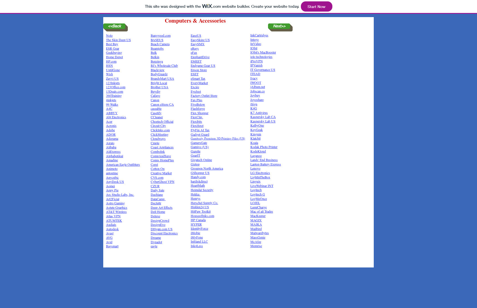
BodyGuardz (159, 74)
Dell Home (158, 211)
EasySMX (198, 44)
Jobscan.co (257, 91)
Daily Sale (157, 190)
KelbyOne (257, 125)
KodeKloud (258, 151)
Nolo (109, 35)
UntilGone (113, 70)
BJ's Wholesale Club (164, 65)
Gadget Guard (200, 134)
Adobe (110, 130)
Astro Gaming (115, 203)
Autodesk (112, 229)
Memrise (256, 245)
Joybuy (255, 95)
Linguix (255, 181)
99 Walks (112, 104)
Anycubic (112, 177)
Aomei (110, 186)
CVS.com (157, 177)
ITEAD (255, 73)
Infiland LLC (199, 241)
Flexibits (196, 121)
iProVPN (256, 61)
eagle (154, 246)
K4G (253, 108)
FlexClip (197, 117)
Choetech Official (162, 121)
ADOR (111, 134)
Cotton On (158, 168)
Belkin (155, 57)
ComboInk (158, 151)
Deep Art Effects (162, 207)
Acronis (111, 125)
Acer (109, 121)
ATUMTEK (114, 220)
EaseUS (196, 35)
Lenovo (255, 168)
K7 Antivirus (259, 112)
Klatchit (255, 138)
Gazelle (195, 151)
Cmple (155, 143)
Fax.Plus (196, 100)
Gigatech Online (201, 159)
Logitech (256, 190)
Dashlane (157, 194)
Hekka (195, 194)
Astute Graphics (116, 207)
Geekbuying (114, 52)
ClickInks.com (160, 130)
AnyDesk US (115, 181)
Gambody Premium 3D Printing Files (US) (218, 138)
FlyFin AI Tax (200, 130)
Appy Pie (112, 190)
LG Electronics (260, 172)
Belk (154, 52)
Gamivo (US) (200, 146)
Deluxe (155, 216)
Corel (154, 164)
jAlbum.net (257, 86)
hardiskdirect (199, 181)
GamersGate (199, 142)
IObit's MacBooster (263, 52)
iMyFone (197, 237)
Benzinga (157, 61)
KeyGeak (256, 129)
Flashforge (198, 108)
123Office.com (115, 87)
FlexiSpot (197, 125)
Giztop (195, 164)
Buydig (155, 91)
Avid (109, 242)
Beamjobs (157, 48)
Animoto (112, 168)
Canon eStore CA (162, 104)
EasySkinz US (200, 40)
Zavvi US (112, 78)
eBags (195, 48)
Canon (155, 100)
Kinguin (255, 134)
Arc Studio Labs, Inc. (120, 194)
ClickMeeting (159, 134)
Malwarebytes (259, 233)
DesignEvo (158, 224)
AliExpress (113, 151)
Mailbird (256, 228)
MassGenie (257, 237)
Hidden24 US (200, 207)
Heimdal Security (202, 190)
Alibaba (111, 147)
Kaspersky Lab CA (263, 116)
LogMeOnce (258, 198)
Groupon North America (207, 168)
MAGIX (256, 220)
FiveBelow (198, 104)
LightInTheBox (260, 177)
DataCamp (158, 199)
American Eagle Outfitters (123, 164)
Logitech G (257, 194)
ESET (194, 74)
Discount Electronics (164, 233)
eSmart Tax (198, 78)
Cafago (155, 95)
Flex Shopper (199, 113)
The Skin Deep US (118, 40)
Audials (111, 224)
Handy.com (198, 177)
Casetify (156, 113)
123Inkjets (113, 83)
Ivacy (254, 78)
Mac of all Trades (261, 211)
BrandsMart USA (162, 78)
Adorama (112, 138)
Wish (109, 74)
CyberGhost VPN (162, 181)
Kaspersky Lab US (262, 121)
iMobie (195, 233)
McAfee (255, 241)
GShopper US (200, 172)
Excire (195, 87)
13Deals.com (114, 91)
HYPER (196, 224)
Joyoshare (257, 99)
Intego (254, 39)
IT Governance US (262, 69)
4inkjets (111, 100)
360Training (114, 95)
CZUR (155, 186)
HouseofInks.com (202, 215)
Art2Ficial (112, 199)
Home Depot (114, 57)
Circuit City (158, 125)
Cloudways (158, 138)
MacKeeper (258, 215)
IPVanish (256, 65)
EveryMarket (199, 83)
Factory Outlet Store (204, 95)
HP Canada (198, 220)
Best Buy (112, 44)
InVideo (255, 43)
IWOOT (255, 82)
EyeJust (196, 91)
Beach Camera (160, 44)
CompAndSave (161, 156)
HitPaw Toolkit (201, 211)
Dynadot (156, 242)
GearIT (195, 155)
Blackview (158, 70)
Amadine (112, 160)
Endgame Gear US (203, 65)
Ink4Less (197, 245)
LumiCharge (258, 207)
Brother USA (159, 87)
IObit (253, 48)
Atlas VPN (113, 216)
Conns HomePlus (162, 160)
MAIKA (256, 224)
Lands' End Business (264, 159)
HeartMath (198, 185)
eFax (194, 52)
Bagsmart (112, 246)
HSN (109, 65)
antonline (112, 173)
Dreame (156, 237)
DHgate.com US (162, 229)
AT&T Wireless (116, 211)
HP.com (111, 61)
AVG (109, 237)
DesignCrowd (160, 220)
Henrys (195, 198)
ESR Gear (112, 48)
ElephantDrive (200, 57)
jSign (253, 104)
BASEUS (157, 40)
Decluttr (156, 203)
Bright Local (159, 83)
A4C (109, 108)
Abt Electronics (116, 117)
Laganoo (256, 155)
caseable (156, 108)
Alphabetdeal (114, 156)
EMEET (196, 61)
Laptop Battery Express (265, 164)
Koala (254, 142)
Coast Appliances (162, 147)
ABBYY (112, 113)
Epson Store (199, 70)
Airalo (110, 143)
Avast (109, 233)
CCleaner (157, 117)
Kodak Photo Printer (263, 146)
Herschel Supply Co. (204, 202)
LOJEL (255, 202)
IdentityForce (199, 228)
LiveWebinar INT (261, 185)
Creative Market (161, 173)
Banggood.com (161, 35)
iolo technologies (261, 56)
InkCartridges (259, 35)
